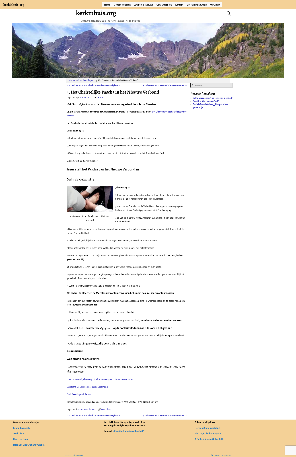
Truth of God (19, 433)
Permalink (106, 409)
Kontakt (179, 5)
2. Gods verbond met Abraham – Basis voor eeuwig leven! (93, 85)
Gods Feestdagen (122, 5)
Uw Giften (215, 5)
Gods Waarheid (164, 5)
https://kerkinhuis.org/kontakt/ (128, 431)
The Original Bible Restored (208, 433)
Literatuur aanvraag (197, 5)
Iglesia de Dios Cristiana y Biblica (29, 445)
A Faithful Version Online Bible (209, 439)
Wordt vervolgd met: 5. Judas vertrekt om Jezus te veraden (100, 379)
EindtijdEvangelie (22, 428)
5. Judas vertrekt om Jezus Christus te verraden (165, 85)
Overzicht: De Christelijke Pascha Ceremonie (87, 387)
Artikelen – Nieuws (143, 5)
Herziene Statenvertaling (207, 428)
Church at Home (21, 439)
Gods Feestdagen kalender (79, 394)
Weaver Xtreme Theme (223, 455)
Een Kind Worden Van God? (206, 101)
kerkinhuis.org (96, 12)
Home (107, 5)
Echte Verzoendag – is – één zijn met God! (212, 98)
